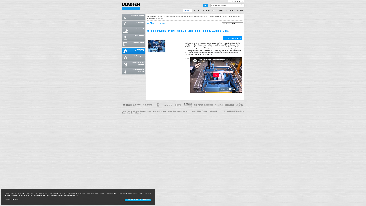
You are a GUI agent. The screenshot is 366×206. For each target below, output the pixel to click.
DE (153, 23)
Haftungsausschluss (179, 111)
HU (158, 23)
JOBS (205, 5)
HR (164, 23)
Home (124, 111)
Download (206, 10)
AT (151, 23)
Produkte (188, 10)
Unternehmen (230, 10)
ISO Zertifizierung (202, 111)
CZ (156, 23)
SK (162, 23)
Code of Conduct (136, 113)
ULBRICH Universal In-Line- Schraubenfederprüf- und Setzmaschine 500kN (131, 6)
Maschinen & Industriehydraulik (173, 16)
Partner (220, 10)
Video (213, 10)
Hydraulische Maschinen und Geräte (196, 16)
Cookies (193, 111)
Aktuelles (197, 10)
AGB (187, 111)
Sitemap (169, 111)
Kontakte (240, 10)
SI (160, 23)
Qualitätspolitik (212, 111)
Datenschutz (126, 113)
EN (148, 23)
